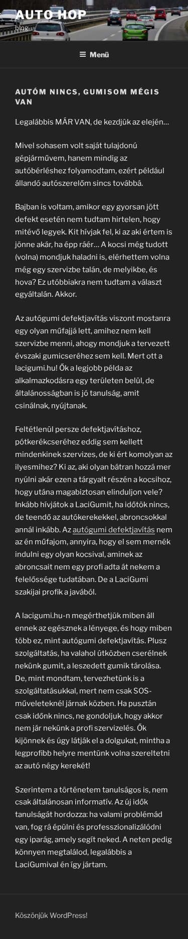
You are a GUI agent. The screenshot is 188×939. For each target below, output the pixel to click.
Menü (99, 54)
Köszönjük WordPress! (51, 915)
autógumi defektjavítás (114, 529)
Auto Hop (51, 15)
